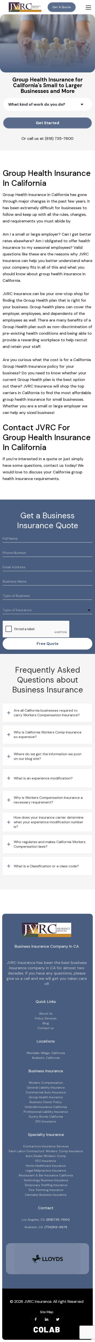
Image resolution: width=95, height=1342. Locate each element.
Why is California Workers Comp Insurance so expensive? (48, 734)
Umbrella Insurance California (46, 1107)
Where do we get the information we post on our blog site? (48, 756)
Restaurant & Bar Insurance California (46, 1175)
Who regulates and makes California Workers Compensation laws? (50, 844)
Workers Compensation (46, 1083)
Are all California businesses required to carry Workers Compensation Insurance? (47, 712)
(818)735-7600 (58, 1220)
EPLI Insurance (46, 1121)
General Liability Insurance (46, 1087)
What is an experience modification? (43, 778)
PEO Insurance (45, 1161)
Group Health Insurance (46, 1097)
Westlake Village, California (46, 1053)
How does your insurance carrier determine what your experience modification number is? (49, 822)
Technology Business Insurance (45, 1180)
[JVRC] (25, 7)
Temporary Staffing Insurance (45, 1185)
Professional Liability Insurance (46, 1112)
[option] (43, 1258)
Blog (46, 1023)
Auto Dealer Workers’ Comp (46, 1156)
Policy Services (46, 1018)
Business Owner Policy (46, 1102)
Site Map (46, 1312)
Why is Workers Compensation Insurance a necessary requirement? (48, 800)
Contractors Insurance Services (46, 1146)
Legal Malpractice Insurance (46, 1170)
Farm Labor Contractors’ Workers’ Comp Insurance (46, 1151)
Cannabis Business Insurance (45, 1195)
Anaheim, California (46, 1058)
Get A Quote (61, 7)
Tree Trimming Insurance (45, 1190)
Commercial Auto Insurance (46, 1092)
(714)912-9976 (55, 1227)
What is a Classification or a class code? (46, 866)
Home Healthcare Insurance (46, 1166)
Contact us (46, 1028)
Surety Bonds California (46, 1117)
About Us (46, 1013)
